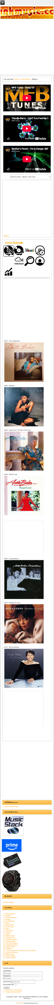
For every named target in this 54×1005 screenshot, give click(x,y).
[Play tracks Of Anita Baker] (40, 251)
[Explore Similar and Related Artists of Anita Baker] (29, 261)
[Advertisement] (27, 47)
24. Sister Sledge (9, 956)
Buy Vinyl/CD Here (11, 807)
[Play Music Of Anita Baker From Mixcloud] (19, 261)
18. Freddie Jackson (10, 945)
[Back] (6, 236)
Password (6, 976)
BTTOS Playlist (8, 902)
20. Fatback (7, 949)
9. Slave (6, 928)
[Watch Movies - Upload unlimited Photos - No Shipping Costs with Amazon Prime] (11, 852)
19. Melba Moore (9, 947)
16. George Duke (9, 941)
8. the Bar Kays (8, 927)
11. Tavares (7, 932)
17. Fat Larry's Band (10, 943)
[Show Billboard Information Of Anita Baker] (29, 251)
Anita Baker (25, 79)
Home (16, 79)
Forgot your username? (13, 990)
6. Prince (6, 923)
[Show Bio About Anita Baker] (40, 261)
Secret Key (7, 982)
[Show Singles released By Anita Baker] (19, 251)
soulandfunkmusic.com (31, 1003)
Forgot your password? (13, 992)
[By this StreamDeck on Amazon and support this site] (11, 868)
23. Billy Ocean (8, 954)
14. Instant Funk (9, 938)
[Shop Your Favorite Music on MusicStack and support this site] (13, 836)
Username (7, 971)
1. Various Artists (9, 914)
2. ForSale (7, 916)
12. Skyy (6, 934)
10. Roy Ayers (8, 930)
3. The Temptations (10, 917)
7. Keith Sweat (8, 925)
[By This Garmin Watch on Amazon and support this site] (11, 892)
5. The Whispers (9, 921)
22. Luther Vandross (10, 952)
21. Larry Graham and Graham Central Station (19, 950)
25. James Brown (9, 958)
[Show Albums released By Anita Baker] (8, 251)
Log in (7, 987)
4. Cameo (6, 919)
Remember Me (8, 984)
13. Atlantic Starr (9, 936)
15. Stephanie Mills (10, 939)
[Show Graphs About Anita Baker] (8, 272)
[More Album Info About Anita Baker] (24, 382)
